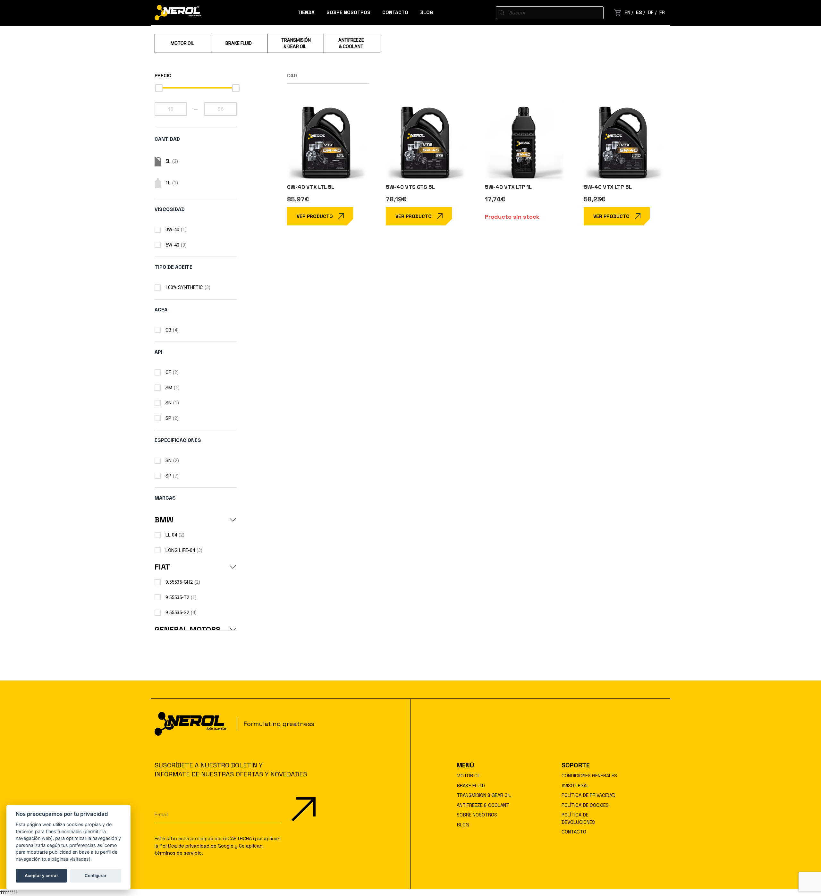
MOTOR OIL (469, 776)
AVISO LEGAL (575, 785)
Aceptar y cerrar (41, 875)
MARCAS (165, 497)
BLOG (426, 12)
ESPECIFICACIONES (178, 440)
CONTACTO (395, 12)
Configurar (95, 875)
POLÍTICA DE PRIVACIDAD (588, 795)
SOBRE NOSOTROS (348, 12)
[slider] (159, 88)
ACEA (161, 309)
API (158, 352)
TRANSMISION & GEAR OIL (484, 795)
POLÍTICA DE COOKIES (585, 805)
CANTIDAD (167, 139)
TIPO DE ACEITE (173, 267)
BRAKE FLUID (471, 785)
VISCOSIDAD (170, 209)
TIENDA (306, 12)
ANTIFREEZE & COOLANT (483, 805)
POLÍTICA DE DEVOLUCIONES (578, 818)
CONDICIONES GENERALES (589, 776)
